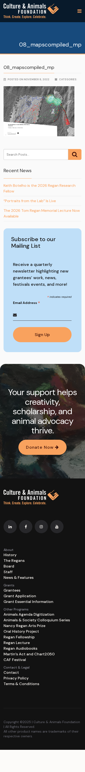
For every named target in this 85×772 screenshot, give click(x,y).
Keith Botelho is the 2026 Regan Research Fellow (40, 188)
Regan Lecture (17, 642)
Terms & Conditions (21, 683)
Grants (9, 585)
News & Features (19, 577)
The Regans (14, 560)
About (8, 550)
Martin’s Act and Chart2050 (29, 654)
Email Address (26, 303)
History (10, 554)
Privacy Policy (16, 678)
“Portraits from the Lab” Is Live (30, 200)
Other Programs (16, 609)
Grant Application (20, 595)
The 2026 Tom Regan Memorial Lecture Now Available (42, 213)
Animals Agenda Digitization (29, 614)
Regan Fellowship (19, 637)
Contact (11, 672)
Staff (8, 571)
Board (9, 566)
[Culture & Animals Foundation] (31, 11)
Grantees (12, 590)
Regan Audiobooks (20, 648)
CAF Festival (15, 659)
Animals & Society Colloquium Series (37, 620)
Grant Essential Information (28, 601)
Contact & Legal (17, 667)
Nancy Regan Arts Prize (24, 625)
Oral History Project (21, 631)
